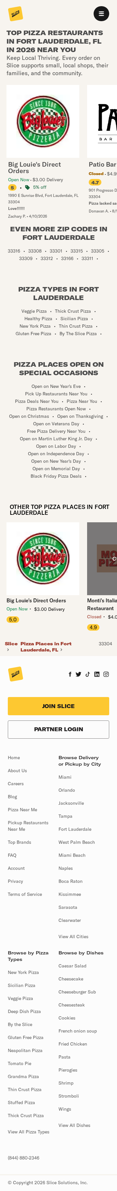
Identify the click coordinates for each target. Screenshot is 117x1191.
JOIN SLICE (58, 706)
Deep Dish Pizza (24, 1011)
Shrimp (65, 1083)
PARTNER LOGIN (58, 729)
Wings (64, 1109)
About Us (17, 770)
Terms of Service (25, 894)
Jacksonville (71, 803)
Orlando (66, 790)
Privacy (15, 881)
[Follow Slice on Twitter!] (78, 675)
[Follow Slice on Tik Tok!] (87, 675)
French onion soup (77, 1031)
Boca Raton (70, 881)
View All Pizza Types (28, 1132)
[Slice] (15, 14)
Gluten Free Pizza (26, 1037)
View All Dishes (74, 1125)
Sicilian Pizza (21, 985)
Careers (16, 784)
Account (16, 868)
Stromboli (68, 1096)
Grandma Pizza (23, 1076)
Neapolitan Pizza (25, 1050)
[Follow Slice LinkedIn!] (97, 675)
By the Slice (20, 1024)
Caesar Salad (72, 966)
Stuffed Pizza (21, 1102)
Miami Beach (71, 855)
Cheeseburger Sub (77, 992)
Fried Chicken (72, 1044)
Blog (12, 797)
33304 (105, 644)
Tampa (65, 816)
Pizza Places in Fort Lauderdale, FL (46, 646)
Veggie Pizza (20, 998)
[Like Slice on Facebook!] (70, 675)
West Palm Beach (76, 842)
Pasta (64, 1057)
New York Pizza (23, 972)
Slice (11, 644)
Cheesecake (70, 979)
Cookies (66, 1018)
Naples (65, 868)
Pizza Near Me (22, 810)
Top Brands (19, 842)
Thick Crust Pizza (26, 1115)
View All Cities (73, 936)
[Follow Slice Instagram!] (106, 675)
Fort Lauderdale (74, 829)
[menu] (101, 13)
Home (14, 757)
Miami (65, 777)
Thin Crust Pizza (25, 1089)
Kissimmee (69, 894)
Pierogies (67, 1070)
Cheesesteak (71, 1005)
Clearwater (69, 920)
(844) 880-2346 (23, 1158)
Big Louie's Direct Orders (36, 600)
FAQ (12, 855)
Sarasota (67, 907)
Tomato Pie (19, 1063)
